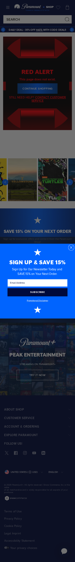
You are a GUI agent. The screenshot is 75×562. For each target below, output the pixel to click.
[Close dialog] (71, 247)
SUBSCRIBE (37, 292)
